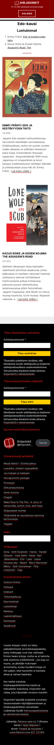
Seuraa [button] (43, 442)
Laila (29, 559)
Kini (22, 559)
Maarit (23, 562)
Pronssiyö (9, 482)
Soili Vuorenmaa (22, 566)
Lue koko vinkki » (21, 171)
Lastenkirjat (10, 606)
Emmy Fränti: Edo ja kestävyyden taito (17, 127)
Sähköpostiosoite (15, 339)
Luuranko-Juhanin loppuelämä (21, 468)
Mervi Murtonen (38, 562)
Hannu (33, 551)
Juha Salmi (21, 555)
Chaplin (8, 497)
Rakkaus (8, 611)
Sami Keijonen (31, 725)
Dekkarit (8, 591)
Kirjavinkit (29, 3)
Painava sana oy (27, 721)
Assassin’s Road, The (19, 47)
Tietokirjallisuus (12, 596)
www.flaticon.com (20, 732)
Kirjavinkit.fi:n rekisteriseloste (19, 374)
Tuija (19, 569)
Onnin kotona (11, 492)
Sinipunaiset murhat (15, 510)
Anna (6, 551)
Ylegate (8, 523)
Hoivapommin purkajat (16, 477)
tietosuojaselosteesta (36, 710)
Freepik (23, 728)
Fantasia (8, 587)
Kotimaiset (9, 620)
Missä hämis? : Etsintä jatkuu (20, 463)
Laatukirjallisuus (13, 616)
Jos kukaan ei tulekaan (17, 473)
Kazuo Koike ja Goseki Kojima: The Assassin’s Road (24, 255)
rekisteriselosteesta (17, 714)
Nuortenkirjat (11, 601)
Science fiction (12, 582)
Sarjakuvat (10, 625)
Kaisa (32, 555)
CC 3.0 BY (38, 732)
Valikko (27, 13)
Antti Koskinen (19, 551)
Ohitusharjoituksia (14, 487)
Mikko (7, 566)
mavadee (36, 728)
